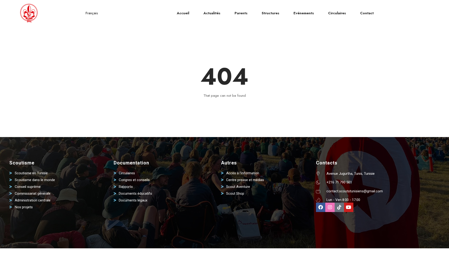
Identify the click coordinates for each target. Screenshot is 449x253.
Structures (270, 13)
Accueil (183, 13)
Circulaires (337, 13)
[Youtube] (348, 207)
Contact (367, 13)
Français (92, 13)
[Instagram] (330, 207)
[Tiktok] (339, 207)
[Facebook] (320, 207)
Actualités (211, 13)
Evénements (303, 13)
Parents (241, 13)
